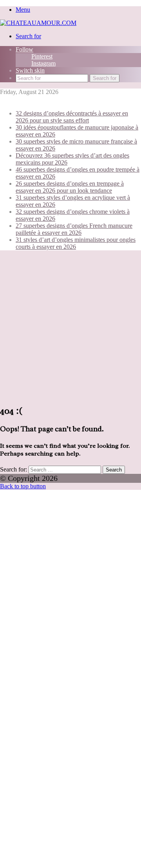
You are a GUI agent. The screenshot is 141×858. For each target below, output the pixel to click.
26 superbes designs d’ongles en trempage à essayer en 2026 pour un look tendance (70, 187)
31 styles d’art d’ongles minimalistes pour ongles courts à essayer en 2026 (76, 243)
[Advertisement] (70, 327)
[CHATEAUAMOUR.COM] (38, 23)
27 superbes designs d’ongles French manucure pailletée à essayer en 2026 (74, 229)
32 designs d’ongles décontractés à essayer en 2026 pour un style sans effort (72, 117)
